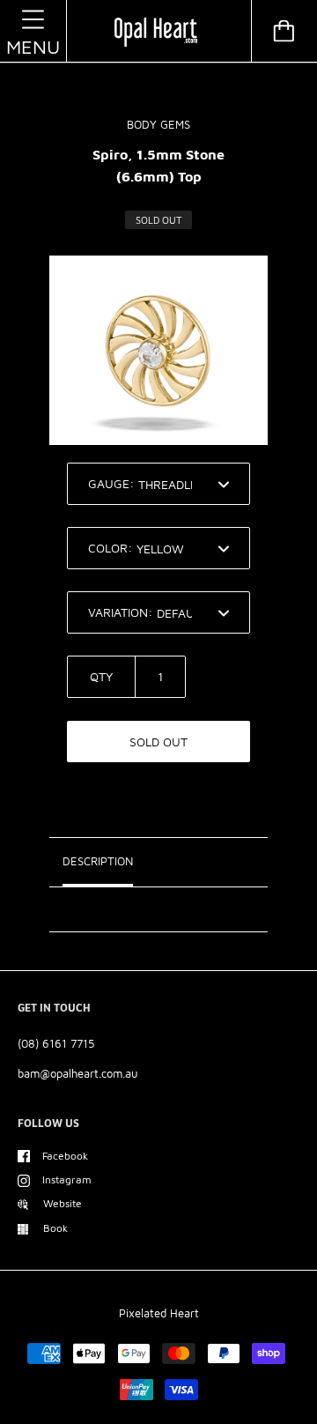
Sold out (158, 741)
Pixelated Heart (159, 1313)
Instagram (67, 1179)
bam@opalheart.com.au (78, 1073)
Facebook (65, 1155)
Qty (101, 676)
